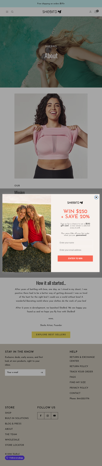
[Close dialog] (96, 197)
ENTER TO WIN (75, 258)
